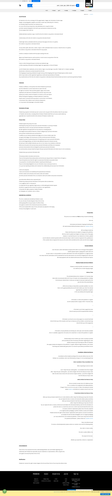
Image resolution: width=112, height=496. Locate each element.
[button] (23, 1)
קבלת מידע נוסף (57, 491)
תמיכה (56, 479)
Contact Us (36, 481)
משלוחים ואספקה (65, 482)
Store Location (36, 482)
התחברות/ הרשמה (36, 0)
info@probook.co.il (76, 486)
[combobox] (53, 5)
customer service (89, 226)
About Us (36, 479)
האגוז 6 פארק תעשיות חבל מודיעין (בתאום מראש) (76, 480)
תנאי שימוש (56, 481)
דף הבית (91, 14)
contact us (71, 389)
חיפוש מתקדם (30, 7)
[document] (55, 493)
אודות (66, 479)
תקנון (66, 481)
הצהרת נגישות (66, 484)
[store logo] (89, 5)
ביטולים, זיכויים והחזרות (46, 481)
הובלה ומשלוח (46, 479)
